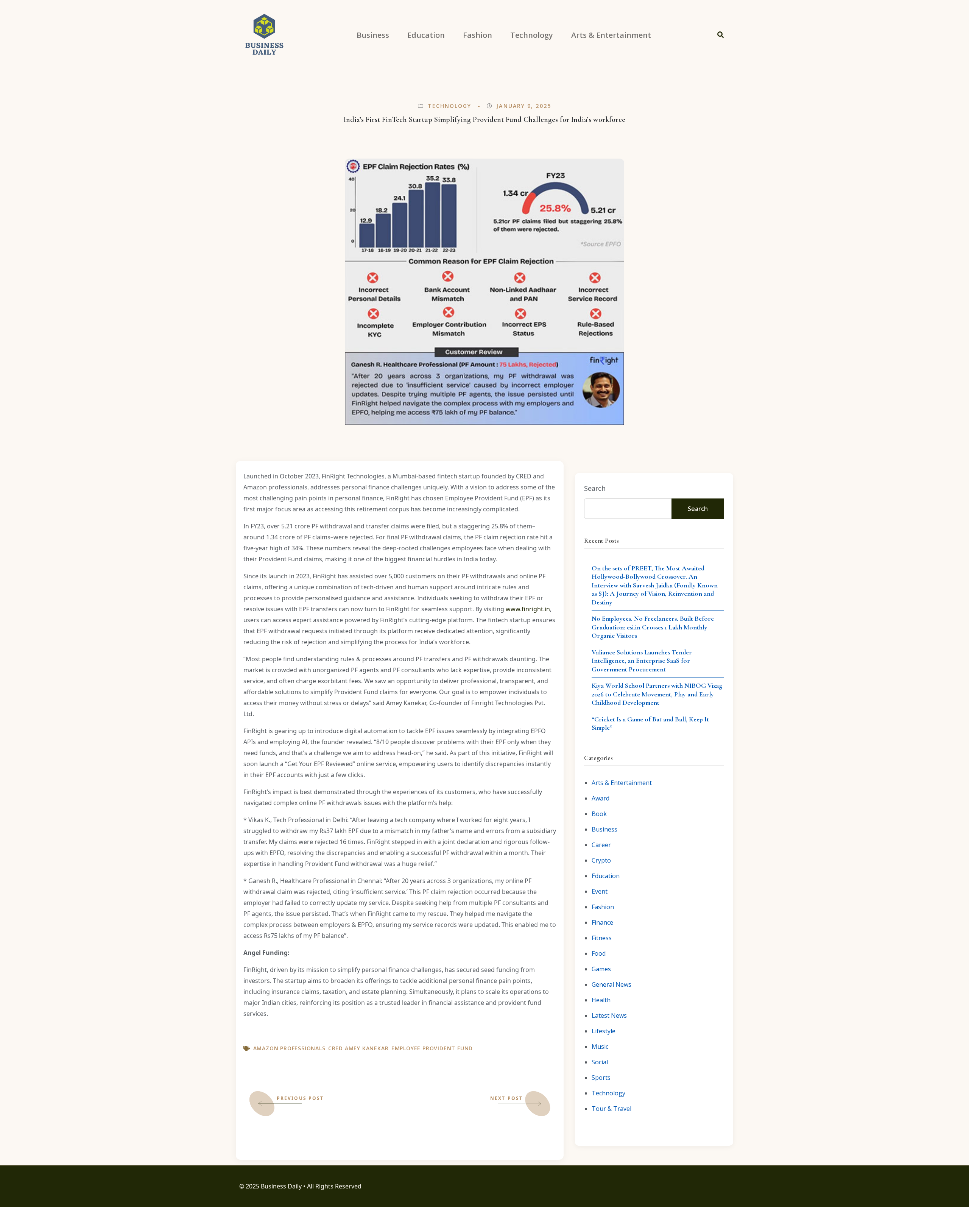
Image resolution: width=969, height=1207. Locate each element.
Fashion (603, 907)
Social (600, 1062)
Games (601, 969)
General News (611, 984)
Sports (601, 1077)
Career (601, 845)
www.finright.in (528, 609)
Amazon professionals (289, 1048)
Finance (602, 922)
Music (600, 1046)
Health (601, 1000)
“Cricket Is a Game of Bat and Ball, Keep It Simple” (650, 723)
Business (604, 829)
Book (599, 814)
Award (600, 798)
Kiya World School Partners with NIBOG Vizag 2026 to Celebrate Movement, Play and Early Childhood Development (657, 694)
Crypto (601, 860)
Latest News (609, 1015)
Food (599, 953)
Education (606, 876)
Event (600, 891)
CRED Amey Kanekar (358, 1048)
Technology (450, 105)
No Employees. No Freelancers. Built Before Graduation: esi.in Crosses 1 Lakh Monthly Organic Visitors (653, 627)
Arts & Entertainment (622, 783)
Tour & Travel (611, 1108)
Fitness (602, 938)
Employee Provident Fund (432, 1048)
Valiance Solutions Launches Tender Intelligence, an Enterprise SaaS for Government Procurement (642, 660)
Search (595, 488)
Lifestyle (603, 1031)
